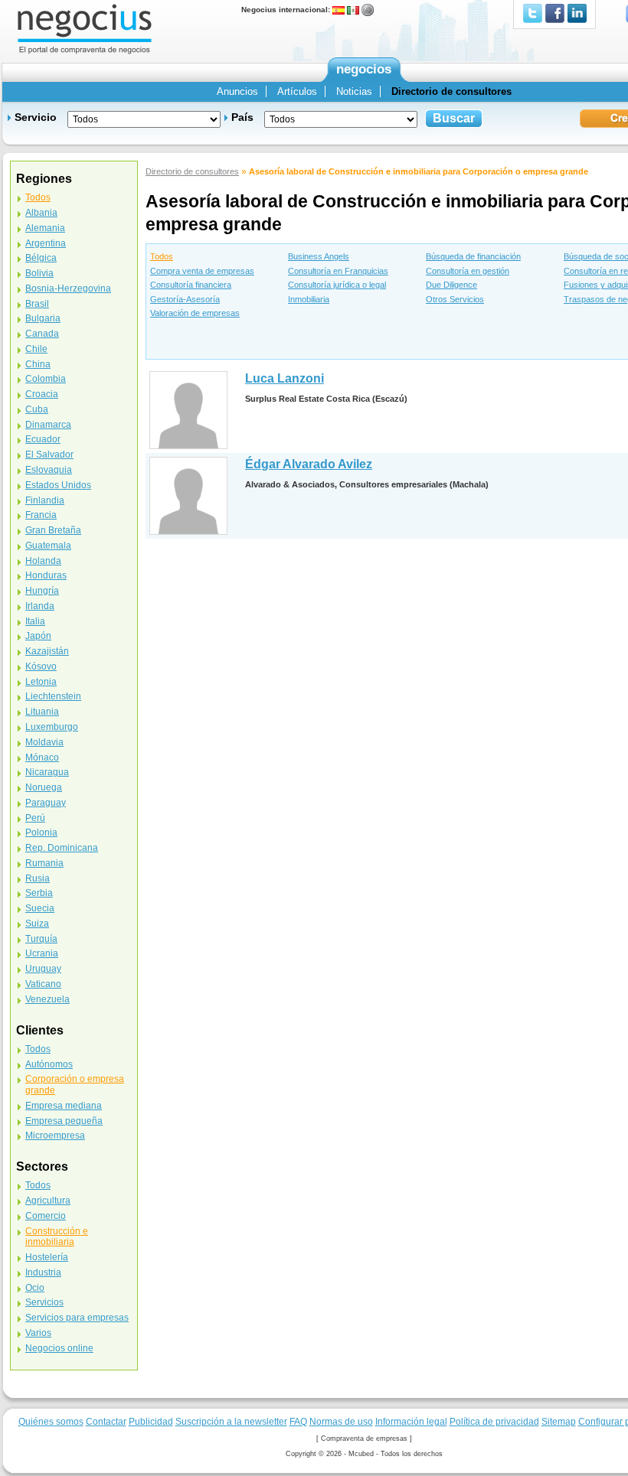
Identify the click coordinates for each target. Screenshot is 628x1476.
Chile (36, 349)
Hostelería (46, 1257)
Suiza (37, 923)
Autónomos (49, 1064)
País (242, 117)
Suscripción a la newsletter (231, 1421)
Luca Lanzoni (284, 378)
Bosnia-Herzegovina (68, 288)
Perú (35, 818)
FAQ (298, 1421)
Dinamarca (48, 424)
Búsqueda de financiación (473, 256)
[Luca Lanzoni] (188, 409)
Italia (35, 621)
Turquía (41, 938)
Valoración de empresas (195, 313)
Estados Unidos (58, 485)
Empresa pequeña (64, 1121)
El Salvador (49, 454)
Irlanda (39, 606)
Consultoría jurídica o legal (337, 284)
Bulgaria (43, 318)
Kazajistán (47, 651)
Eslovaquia (48, 469)
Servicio (36, 117)
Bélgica (41, 258)
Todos (161, 256)
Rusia (37, 878)
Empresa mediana (63, 1105)
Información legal (411, 1421)
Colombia (45, 378)
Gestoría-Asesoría (185, 299)
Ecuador (43, 439)
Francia (41, 515)
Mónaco (42, 757)
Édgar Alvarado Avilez (308, 464)
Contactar (106, 1421)
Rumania (44, 863)
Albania (41, 212)
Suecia (39, 908)
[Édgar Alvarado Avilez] (188, 495)
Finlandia (44, 500)
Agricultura (47, 1200)
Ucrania (41, 953)
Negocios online (59, 1348)
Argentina (45, 243)
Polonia (41, 832)
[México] (353, 9)
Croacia (41, 394)
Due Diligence (451, 284)
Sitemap (558, 1421)
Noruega (43, 787)
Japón (38, 635)
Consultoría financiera (190, 284)
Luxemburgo (51, 727)
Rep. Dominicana (61, 847)
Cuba (36, 409)
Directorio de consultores (192, 171)
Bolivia (39, 273)
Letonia (41, 681)
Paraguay (45, 802)
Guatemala (48, 545)
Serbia (39, 893)
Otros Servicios (455, 299)
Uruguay (43, 968)
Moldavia (44, 742)
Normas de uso (341, 1421)
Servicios (44, 1302)
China (38, 364)
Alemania (45, 228)
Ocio (34, 1287)
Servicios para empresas (77, 1317)
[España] (338, 9)
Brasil (37, 303)
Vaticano (43, 984)
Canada (42, 333)
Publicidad (151, 1421)
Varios (38, 1333)
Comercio (45, 1215)
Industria (43, 1272)
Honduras (46, 575)
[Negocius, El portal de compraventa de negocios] (84, 28)
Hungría (42, 590)
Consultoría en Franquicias (338, 270)
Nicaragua (47, 772)
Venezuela (47, 999)
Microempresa (55, 1135)
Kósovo (41, 666)
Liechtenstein (53, 696)
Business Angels (318, 256)
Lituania (42, 711)
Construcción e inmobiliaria (56, 1237)
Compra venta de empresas (202, 270)
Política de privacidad (494, 1421)
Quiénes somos (50, 1421)
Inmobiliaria (308, 299)
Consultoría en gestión (467, 270)
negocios (363, 69)
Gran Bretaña (53, 530)
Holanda (43, 561)
